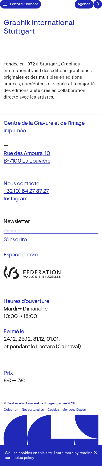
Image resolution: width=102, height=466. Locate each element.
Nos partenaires (33, 410)
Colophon (11, 410)
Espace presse (21, 255)
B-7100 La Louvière (27, 161)
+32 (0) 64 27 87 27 (26, 191)
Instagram (16, 199)
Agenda (84, 4)
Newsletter (17, 221)
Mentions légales (74, 410)
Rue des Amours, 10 (27, 153)
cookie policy (22, 457)
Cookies (53, 410)
